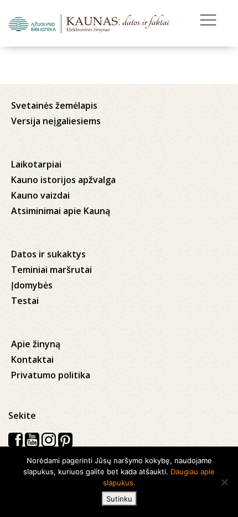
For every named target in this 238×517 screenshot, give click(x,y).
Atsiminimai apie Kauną (60, 211)
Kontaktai (32, 359)
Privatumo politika (50, 375)
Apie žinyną (35, 344)
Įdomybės (32, 285)
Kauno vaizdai (40, 195)
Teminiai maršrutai (51, 269)
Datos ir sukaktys (48, 254)
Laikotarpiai (36, 164)
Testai (25, 301)
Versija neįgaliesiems (56, 121)
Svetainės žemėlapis (54, 105)
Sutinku (119, 498)
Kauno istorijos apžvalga (63, 180)
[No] (224, 482)
